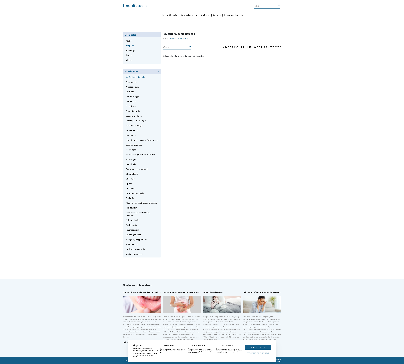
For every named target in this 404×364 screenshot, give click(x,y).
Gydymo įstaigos (188, 15)
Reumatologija (132, 229)
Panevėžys (130, 50)
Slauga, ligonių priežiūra (136, 239)
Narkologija (131, 159)
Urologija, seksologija (135, 249)
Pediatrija (130, 198)
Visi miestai (130, 34)
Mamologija (131, 149)
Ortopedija (130, 188)
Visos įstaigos (131, 71)
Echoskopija (131, 106)
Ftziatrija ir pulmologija (136, 120)
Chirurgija (130, 91)
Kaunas (129, 40)
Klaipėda (130, 45)
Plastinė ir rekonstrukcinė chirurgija (141, 203)
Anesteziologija (132, 86)
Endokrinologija (133, 111)
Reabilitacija (131, 225)
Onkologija (130, 178)
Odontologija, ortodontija (137, 169)
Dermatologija (132, 96)
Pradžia (165, 38)
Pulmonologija (132, 220)
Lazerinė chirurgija (134, 145)
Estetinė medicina (134, 115)
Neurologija (131, 164)
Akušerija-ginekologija (135, 77)
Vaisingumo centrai (134, 254)
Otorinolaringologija (135, 193)
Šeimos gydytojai (133, 234)
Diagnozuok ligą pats (233, 15)
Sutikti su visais (258, 347)
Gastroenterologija (134, 125)
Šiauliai (129, 55)
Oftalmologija (132, 174)
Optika (129, 183)
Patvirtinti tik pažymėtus (258, 353)
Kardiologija (131, 135)
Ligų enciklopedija (169, 15)
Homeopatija (132, 130)
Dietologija (131, 101)
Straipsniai (205, 15)
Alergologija (131, 82)
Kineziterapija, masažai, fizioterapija (141, 140)
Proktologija (131, 207)
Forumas (217, 15)
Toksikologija (132, 244)
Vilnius (128, 60)
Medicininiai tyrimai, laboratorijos (140, 154)
